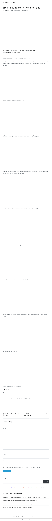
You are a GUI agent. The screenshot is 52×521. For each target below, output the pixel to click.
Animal (10, 487)
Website (4, 460)
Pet (16, 50)
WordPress (39, 516)
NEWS (40, 487)
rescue (14, 487)
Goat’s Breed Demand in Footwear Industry (12, 493)
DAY (45, 487)
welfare (8, 489)
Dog (28, 487)
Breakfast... (9, 52)
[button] (48, 2)
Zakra (33, 516)
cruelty (18, 487)
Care (30, 487)
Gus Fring (22, 50)
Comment (5, 428)
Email (4, 454)
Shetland (18, 52)
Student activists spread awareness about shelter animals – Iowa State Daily (20, 500)
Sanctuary (42, 487)
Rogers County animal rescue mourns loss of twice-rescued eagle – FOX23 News (21, 504)
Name (4, 448)
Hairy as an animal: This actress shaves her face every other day (17, 507)
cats (21, 487)
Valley (26, 487)
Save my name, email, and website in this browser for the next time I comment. (22, 467)
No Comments (6, 50)
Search (4, 478)
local (15, 487)
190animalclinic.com (9, 2)
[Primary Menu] (48, 2)
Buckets (14, 52)
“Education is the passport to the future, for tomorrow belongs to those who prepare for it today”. (25, 497)
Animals (6, 487)
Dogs (23, 487)
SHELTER (4, 489)
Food (3, 487)
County (37, 487)
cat (19, 487)
